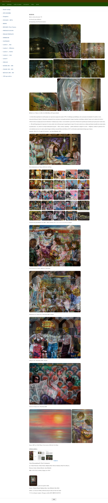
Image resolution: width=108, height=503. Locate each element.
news (3, 4)
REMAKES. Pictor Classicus (9, 27)
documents (26, 4)
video (32, 4)
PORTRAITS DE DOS (8, 30)
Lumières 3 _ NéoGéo (8, 51)
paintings (9, 4)
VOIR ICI (55, 460)
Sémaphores (5, 16)
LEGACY (5, 58)
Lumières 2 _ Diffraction (8, 48)
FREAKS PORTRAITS (8, 34)
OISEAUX (5, 62)
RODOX (5, 23)
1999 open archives (7, 76)
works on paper (17, 4)
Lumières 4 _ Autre (7, 55)
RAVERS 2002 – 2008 (8, 65)
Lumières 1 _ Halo (7, 44)
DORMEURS (6, 37)
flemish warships (6, 9)
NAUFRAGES (6, 41)
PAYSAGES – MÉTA (8, 20)
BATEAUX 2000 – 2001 (8, 72)
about (37, 4)
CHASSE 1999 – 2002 (8, 69)
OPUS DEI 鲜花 (7, 13)
